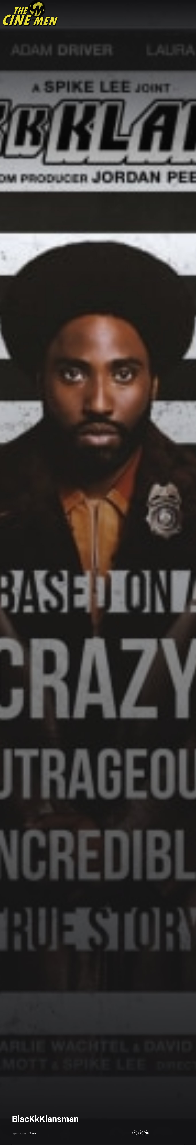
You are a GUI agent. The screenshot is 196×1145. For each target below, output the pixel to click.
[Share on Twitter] (140, 1132)
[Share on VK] (146, 1132)
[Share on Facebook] (134, 1132)
